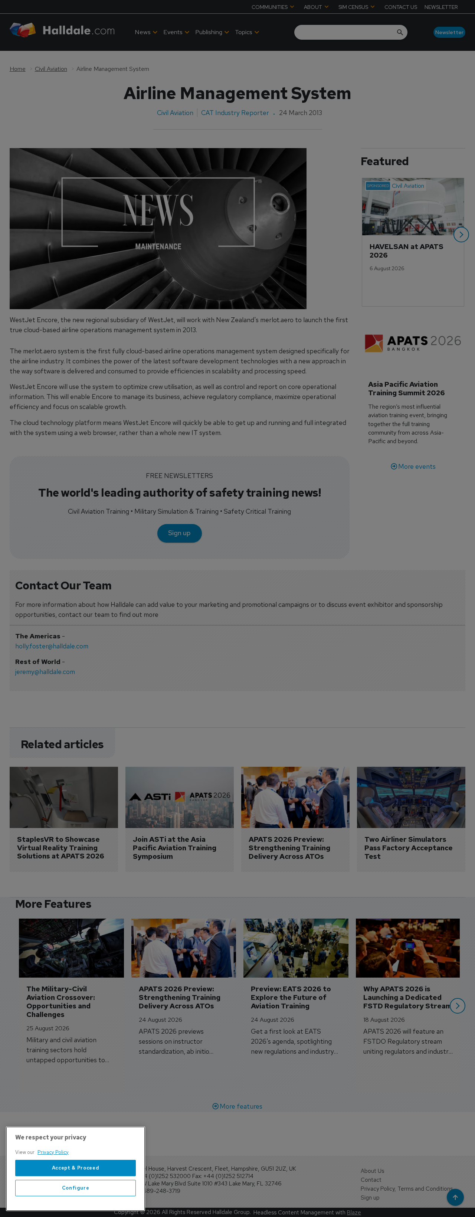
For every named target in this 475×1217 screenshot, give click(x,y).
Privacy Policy (53, 1152)
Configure (75, 1188)
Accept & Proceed (75, 1168)
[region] (75, 1168)
